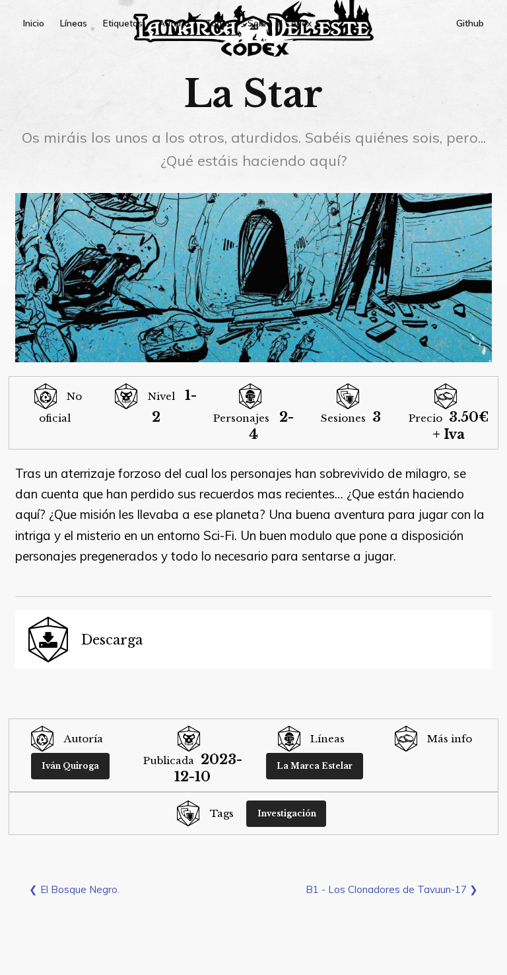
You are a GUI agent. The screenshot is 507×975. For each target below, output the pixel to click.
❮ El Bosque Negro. (74, 889)
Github (470, 22)
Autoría (173, 22)
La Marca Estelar (315, 766)
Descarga (112, 640)
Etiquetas (123, 22)
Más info (449, 738)
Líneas (73, 22)
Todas (218, 22)
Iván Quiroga (70, 766)
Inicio (33, 22)
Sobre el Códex (280, 22)
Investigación (286, 813)
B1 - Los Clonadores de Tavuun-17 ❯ (392, 889)
